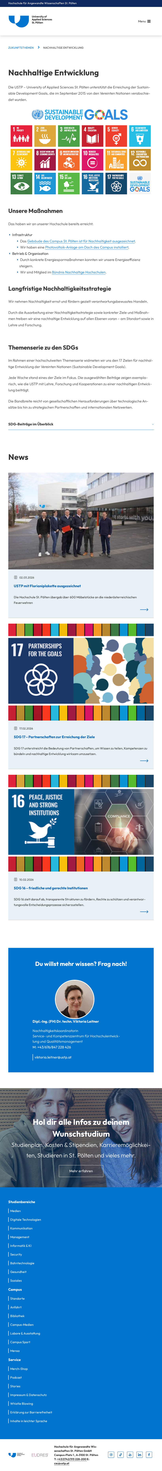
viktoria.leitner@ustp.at (53, 1057)
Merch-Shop (19, 1369)
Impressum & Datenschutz (28, 1395)
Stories (15, 1386)
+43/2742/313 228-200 (72, 1459)
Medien (15, 1211)
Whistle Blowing (21, 1404)
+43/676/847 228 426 (54, 1047)
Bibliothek (17, 1316)
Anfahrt (16, 1307)
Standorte (17, 1298)
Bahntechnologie (22, 1263)
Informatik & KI (20, 1246)
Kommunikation (21, 1228)
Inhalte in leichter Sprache (28, 1421)
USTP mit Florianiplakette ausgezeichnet (47, 585)
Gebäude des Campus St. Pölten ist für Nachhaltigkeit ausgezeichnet (81, 241)
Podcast (16, 1377)
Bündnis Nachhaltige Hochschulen (78, 272)
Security (16, 1254)
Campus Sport (20, 1342)
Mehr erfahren (81, 1171)
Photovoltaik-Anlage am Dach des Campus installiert (86, 247)
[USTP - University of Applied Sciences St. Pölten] (31, 21)
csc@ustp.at (61, 1463)
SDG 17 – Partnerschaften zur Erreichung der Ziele (54, 737)
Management (19, 1237)
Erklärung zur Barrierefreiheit (31, 1412)
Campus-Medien (22, 1325)
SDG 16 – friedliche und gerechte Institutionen (51, 888)
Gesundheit (18, 1272)
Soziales (16, 1280)
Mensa (15, 1351)
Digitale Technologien (25, 1220)
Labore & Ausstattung (25, 1333)
